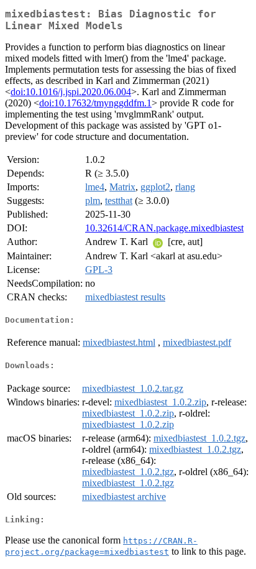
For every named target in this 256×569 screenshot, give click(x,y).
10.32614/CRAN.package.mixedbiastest (164, 228)
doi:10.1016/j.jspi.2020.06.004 (71, 91)
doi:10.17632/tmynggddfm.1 (95, 103)
